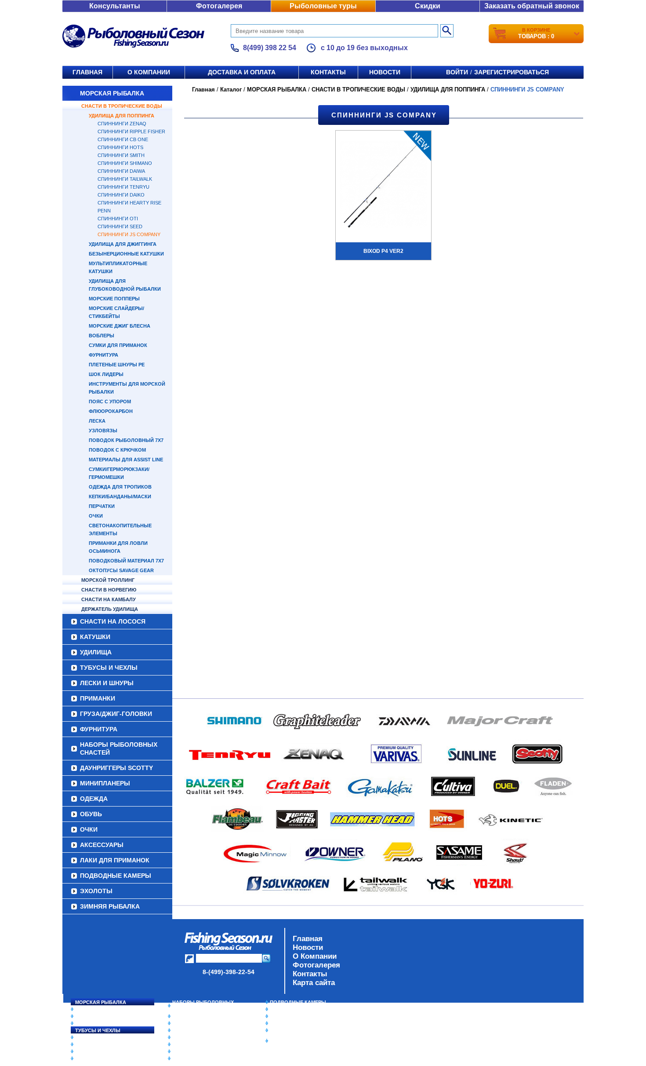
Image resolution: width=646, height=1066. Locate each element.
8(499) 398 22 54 (269, 47)
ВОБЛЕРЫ (101, 335)
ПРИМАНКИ (97, 698)
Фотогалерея (219, 6)
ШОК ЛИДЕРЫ (106, 374)
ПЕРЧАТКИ (102, 506)
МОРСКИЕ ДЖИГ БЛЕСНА (119, 326)
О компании (148, 72)
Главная (87, 72)
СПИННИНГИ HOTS (120, 147)
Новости (384, 72)
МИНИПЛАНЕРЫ (105, 783)
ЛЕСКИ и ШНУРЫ (107, 682)
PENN (104, 210)
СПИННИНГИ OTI (118, 218)
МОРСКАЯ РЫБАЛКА (112, 93)
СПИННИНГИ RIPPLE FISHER (131, 131)
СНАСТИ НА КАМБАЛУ (108, 599)
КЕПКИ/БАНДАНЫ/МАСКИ (120, 496)
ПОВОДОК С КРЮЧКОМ (117, 450)
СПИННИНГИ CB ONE (123, 139)
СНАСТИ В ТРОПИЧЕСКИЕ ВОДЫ (121, 106)
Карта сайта (314, 982)
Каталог (231, 89)
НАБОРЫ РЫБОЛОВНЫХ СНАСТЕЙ (118, 748)
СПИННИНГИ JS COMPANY (129, 234)
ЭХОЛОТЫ (96, 890)
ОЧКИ (96, 515)
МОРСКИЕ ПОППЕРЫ (114, 298)
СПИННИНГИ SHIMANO (125, 163)
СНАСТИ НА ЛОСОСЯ (112, 621)
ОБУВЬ (91, 814)
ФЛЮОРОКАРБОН (111, 411)
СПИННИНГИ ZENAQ (122, 123)
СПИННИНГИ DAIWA (121, 171)
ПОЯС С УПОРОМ (110, 401)
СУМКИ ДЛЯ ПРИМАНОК (118, 345)
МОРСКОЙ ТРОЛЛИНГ (107, 580)
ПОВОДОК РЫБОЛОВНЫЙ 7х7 (126, 440)
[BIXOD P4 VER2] (383, 186)
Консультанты (114, 6)
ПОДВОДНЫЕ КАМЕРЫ (115, 875)
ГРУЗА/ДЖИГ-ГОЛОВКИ (116, 713)
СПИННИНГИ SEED (120, 226)
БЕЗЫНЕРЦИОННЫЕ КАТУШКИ (126, 253)
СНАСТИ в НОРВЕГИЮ (108, 589)
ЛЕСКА (97, 420)
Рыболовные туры (323, 6)
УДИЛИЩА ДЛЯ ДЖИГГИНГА (122, 244)
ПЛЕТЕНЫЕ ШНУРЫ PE (117, 364)
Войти (457, 72)
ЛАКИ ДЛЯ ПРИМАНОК (114, 860)
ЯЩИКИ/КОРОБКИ (292, 1030)
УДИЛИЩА (96, 652)
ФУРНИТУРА (103, 355)
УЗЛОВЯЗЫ (103, 430)
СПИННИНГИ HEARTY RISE (129, 202)
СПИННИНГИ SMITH (121, 155)
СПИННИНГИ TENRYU (123, 187)
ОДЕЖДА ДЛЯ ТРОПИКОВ (120, 486)
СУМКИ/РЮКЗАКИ (291, 1023)
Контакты (328, 72)
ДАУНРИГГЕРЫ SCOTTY (116, 767)
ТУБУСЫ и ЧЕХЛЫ (109, 667)
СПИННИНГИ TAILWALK (125, 179)
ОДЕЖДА (94, 798)
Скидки (427, 6)
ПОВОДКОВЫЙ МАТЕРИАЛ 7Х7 (126, 560)
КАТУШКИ (95, 636)
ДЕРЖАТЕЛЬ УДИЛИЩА (109, 609)
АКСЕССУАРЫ (101, 844)
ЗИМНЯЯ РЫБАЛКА (110, 906)
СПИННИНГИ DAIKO (121, 194)
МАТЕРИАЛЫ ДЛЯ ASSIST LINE (126, 459)
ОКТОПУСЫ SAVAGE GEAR (121, 570)
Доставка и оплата (242, 72)
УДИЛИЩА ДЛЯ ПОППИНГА (121, 115)
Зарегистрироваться (511, 72)
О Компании (315, 956)
